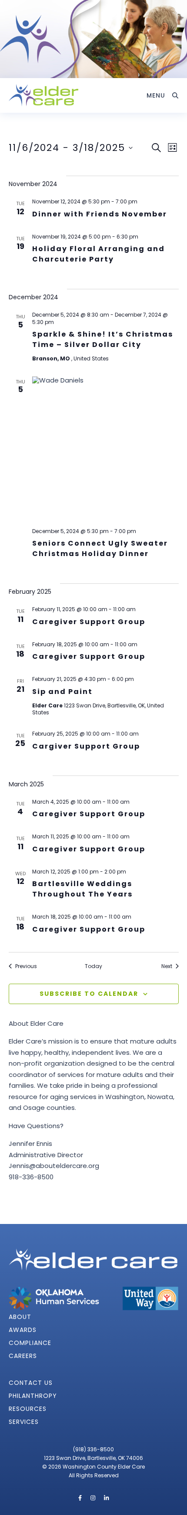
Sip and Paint (62, 692)
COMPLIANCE (30, 1342)
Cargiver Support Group (86, 746)
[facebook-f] (80, 1498)
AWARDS (23, 1329)
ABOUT (20, 1316)
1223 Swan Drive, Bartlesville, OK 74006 (93, 1458)
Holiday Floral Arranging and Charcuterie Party (98, 254)
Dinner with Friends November (99, 214)
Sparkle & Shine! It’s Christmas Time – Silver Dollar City (102, 339)
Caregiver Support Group (88, 622)
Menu (156, 95)
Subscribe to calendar (89, 993)
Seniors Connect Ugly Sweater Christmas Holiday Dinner (100, 548)
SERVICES (24, 1421)
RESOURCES (28, 1408)
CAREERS (23, 1355)
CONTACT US (31, 1382)
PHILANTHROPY (33, 1395)
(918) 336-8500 (93, 1449)
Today (93, 966)
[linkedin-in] (106, 1498)
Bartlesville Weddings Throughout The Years (82, 889)
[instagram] (93, 1498)
